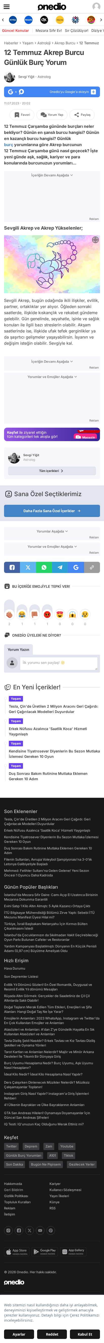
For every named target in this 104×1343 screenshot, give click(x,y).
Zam (48, 1146)
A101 (52, 1155)
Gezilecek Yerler (82, 1164)
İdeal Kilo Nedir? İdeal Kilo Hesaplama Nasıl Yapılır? (43, 1074)
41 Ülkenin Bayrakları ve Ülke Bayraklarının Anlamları (44, 1105)
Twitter (11, 1146)
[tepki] (9, 614)
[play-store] (46, 1251)
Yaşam (27, 43)
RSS (52, 1208)
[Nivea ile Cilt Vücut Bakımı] (13, 20)
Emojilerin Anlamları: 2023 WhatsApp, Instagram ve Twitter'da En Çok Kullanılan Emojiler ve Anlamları (51, 1020)
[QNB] (75, 20)
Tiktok (68, 1155)
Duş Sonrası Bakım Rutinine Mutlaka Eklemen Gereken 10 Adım (48, 776)
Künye (54, 1202)
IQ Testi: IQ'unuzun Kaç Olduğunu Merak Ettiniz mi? (44, 1124)
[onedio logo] (49, 1282)
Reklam (9, 1208)
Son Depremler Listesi (21, 976)
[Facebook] (19, 1230)
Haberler (11, 43)
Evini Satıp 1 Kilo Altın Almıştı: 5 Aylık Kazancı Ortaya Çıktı (47, 906)
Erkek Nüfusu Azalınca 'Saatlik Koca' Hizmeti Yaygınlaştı (48, 731)
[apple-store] (18, 1251)
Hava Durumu (14, 968)
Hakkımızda (13, 1184)
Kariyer (55, 1184)
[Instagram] (8, 1230)
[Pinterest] (50, 1230)
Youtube (66, 1146)
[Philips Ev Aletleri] (28, 20)
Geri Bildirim (13, 1190)
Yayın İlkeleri (59, 1196)
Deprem (31, 1146)
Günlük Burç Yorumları (23, 1155)
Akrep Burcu (65, 43)
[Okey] (44, 20)
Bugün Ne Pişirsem (46, 1164)
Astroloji (43, 43)
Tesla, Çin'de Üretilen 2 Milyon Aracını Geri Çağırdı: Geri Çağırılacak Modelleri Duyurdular (53, 709)
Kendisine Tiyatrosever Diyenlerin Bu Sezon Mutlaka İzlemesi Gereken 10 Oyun (54, 754)
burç (8, 144)
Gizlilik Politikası (16, 1196)
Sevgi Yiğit (34, 77)
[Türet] (91, 20)
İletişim (9, 1214)
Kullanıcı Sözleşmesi (65, 1190)
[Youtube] (40, 1230)
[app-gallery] (74, 1251)
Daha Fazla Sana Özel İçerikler (49, 511)
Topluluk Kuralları (17, 1202)
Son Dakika (14, 1164)
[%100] (60, 20)
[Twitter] (29, 1230)
